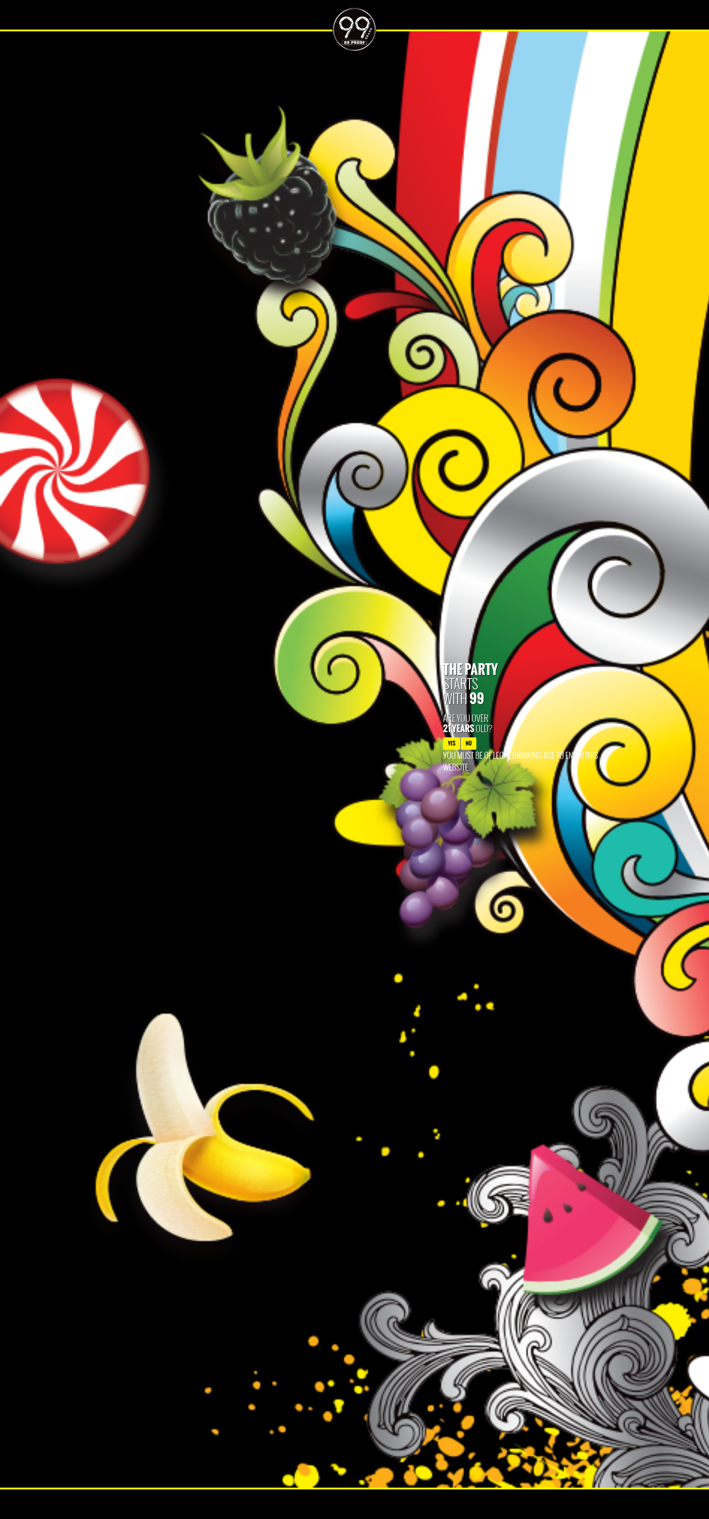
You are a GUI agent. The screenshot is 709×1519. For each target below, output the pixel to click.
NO (469, 743)
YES (451, 743)
